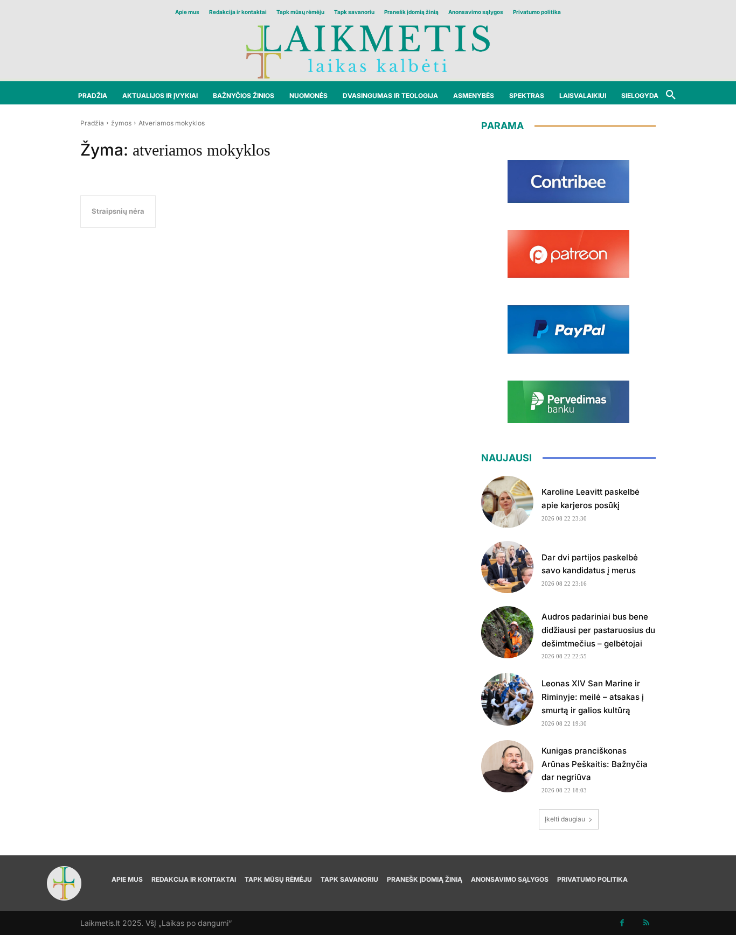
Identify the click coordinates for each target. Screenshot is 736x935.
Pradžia (92, 123)
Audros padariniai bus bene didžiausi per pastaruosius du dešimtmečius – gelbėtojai (598, 630)
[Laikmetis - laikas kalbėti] (368, 51)
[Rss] (646, 922)
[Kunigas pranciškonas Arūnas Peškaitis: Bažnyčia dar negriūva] (507, 766)
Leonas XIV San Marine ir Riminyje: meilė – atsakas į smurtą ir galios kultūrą (592, 696)
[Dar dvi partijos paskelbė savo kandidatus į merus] (507, 567)
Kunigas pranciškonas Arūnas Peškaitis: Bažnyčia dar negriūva (594, 764)
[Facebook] (622, 922)
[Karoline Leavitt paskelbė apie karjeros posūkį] (507, 502)
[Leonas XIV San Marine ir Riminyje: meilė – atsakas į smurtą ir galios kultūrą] (507, 699)
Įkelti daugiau (565, 819)
